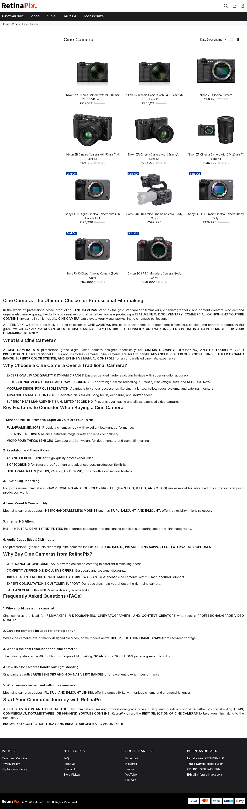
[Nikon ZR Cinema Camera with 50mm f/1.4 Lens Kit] (92, 130)
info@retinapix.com (209, 774)
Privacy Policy (11, 763)
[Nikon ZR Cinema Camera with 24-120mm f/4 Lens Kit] (216, 130)
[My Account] (242, 6)
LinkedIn (130, 780)
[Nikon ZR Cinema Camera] (216, 70)
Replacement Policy (14, 769)
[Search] (226, 6)
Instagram (131, 763)
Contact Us (71, 769)
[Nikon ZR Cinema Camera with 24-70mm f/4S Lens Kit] (154, 70)
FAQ (66, 758)
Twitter (129, 769)
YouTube (131, 774)
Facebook (132, 758)
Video (16, 24)
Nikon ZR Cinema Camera (216, 95)
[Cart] (234, 6)
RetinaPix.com (214, 763)
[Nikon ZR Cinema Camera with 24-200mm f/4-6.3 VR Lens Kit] (92, 70)
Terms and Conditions (16, 758)
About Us (69, 763)
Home (5, 24)
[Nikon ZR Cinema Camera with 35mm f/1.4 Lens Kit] (154, 130)
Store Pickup (72, 774)
